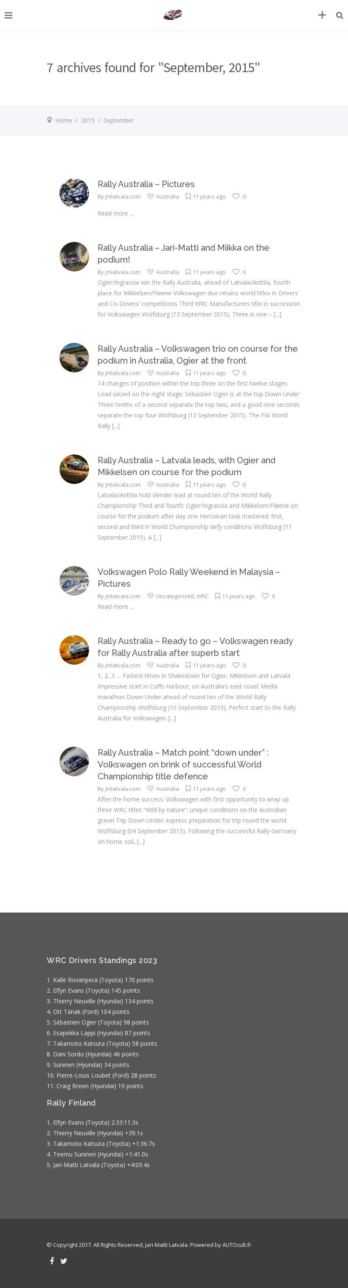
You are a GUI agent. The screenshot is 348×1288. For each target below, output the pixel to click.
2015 (88, 120)
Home (63, 120)
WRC (202, 596)
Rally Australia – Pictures (146, 184)
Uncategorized (175, 596)
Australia (167, 196)
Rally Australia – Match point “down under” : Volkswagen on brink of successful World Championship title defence (183, 764)
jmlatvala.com (122, 196)
